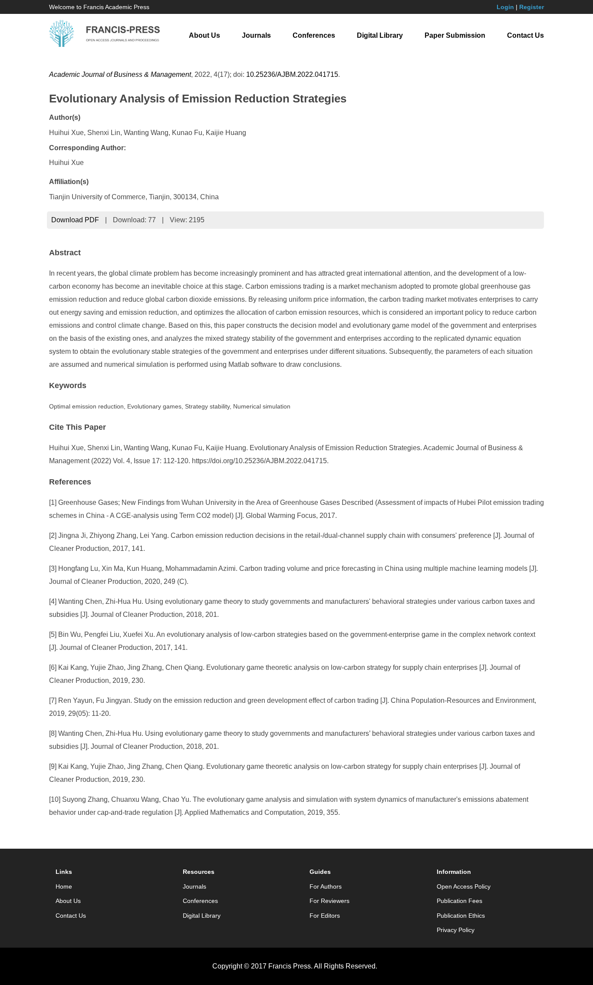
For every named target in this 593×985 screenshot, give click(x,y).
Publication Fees (459, 900)
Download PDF (75, 220)
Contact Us (525, 35)
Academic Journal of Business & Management (120, 74)
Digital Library (380, 35)
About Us (204, 35)
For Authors (326, 886)
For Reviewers (329, 900)
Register (531, 6)
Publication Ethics (461, 915)
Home (64, 886)
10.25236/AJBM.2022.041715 (292, 74)
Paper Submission (455, 35)
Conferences (314, 35)
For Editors (325, 915)
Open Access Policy (464, 886)
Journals (256, 35)
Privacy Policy (455, 929)
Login (505, 6)
